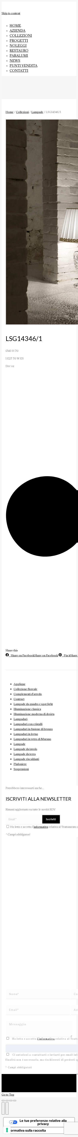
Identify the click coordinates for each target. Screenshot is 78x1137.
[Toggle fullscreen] (10, 1100)
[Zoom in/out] (14, 1100)
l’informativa (46, 1038)
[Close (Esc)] (3, 1100)
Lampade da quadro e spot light (33, 704)
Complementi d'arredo (28, 694)
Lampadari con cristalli (28, 724)
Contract (19, 699)
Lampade (37, 112)
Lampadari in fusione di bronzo (33, 729)
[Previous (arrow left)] (3, 1108)
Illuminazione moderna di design (34, 714)
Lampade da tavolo (25, 749)
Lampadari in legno (26, 734)
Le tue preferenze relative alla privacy (43, 1122)
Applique (19, 684)
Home (9, 112)
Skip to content (11, 13)
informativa (41, 827)
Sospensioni (21, 769)
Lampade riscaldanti (26, 759)
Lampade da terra (25, 754)
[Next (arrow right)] (7, 1108)
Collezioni (22, 112)
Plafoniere (20, 764)
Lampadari (20, 719)
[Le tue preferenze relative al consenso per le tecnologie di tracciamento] (7, 1130)
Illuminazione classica (27, 709)
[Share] (7, 1100)
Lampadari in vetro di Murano (32, 739)
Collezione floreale (25, 689)
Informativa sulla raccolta (26, 1130)
